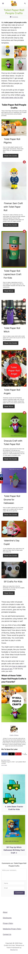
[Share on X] (11, 754)
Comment (19, 893)
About (5, 912)
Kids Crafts (4, 765)
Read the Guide (10, 156)
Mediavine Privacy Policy (12, 929)
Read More (8, 291)
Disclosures (7, 918)
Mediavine (14, 950)
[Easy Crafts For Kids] (14, 3)
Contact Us (7, 934)
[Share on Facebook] (4, 754)
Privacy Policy (8, 923)
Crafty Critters (6, 760)
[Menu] (3, 3)
